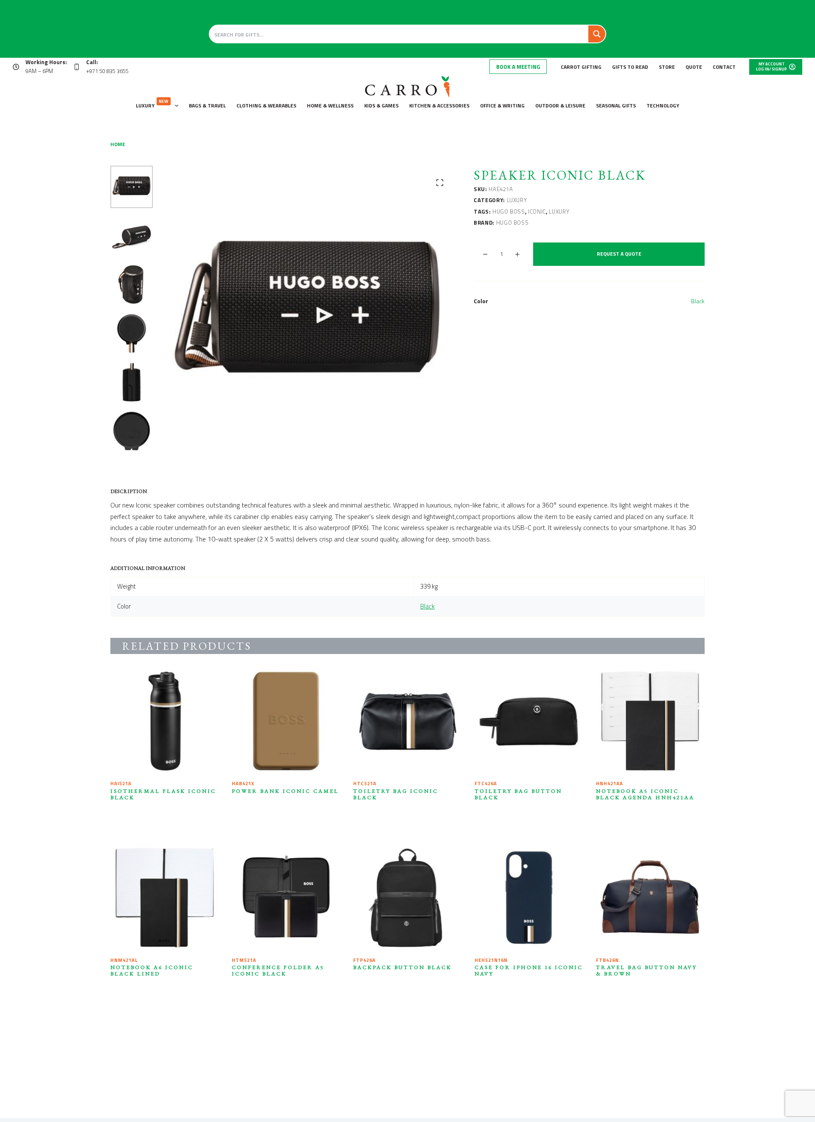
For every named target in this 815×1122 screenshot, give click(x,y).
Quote (694, 67)
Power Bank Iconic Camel (285, 791)
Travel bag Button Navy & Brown (646, 970)
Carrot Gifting (581, 67)
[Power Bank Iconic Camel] (286, 721)
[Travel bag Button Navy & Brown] (650, 897)
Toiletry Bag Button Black (518, 794)
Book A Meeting (518, 66)
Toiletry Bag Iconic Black (395, 794)
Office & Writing (502, 105)
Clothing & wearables (266, 105)
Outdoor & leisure (560, 105)
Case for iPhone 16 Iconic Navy (529, 970)
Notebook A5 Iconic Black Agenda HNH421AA (645, 794)
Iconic (537, 211)
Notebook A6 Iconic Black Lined (151, 970)
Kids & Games (381, 105)
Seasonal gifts (616, 105)
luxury (559, 211)
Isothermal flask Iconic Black (163, 794)
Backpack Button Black (402, 967)
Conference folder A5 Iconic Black (278, 970)
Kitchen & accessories (439, 105)
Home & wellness (330, 105)
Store (667, 67)
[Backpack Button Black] (407, 897)
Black (698, 300)
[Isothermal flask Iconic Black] (164, 721)
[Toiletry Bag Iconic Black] (407, 721)
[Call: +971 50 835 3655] (76, 67)
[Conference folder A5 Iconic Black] (286, 897)
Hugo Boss (508, 211)
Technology (662, 105)
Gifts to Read (630, 67)
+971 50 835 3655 (107, 71)
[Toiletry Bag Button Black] (529, 721)
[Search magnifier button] (596, 33)
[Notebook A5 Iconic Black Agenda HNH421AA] (650, 721)
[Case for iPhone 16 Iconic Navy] (529, 897)
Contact (724, 67)
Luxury (152, 104)
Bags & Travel (207, 105)
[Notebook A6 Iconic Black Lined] (164, 897)
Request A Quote (619, 254)
